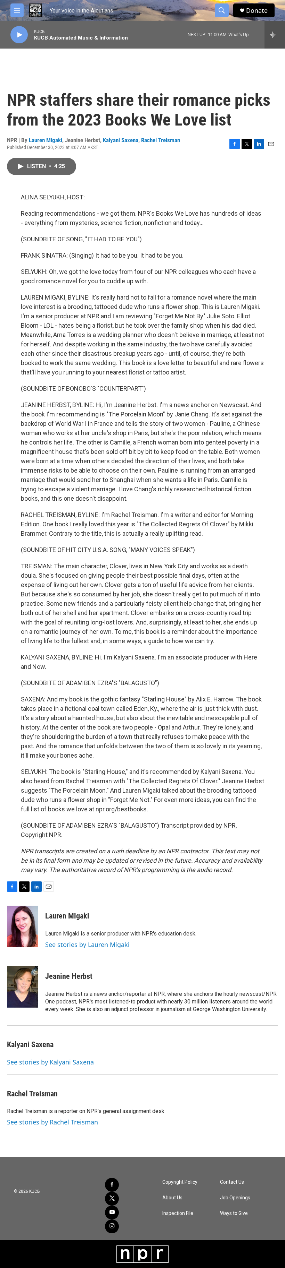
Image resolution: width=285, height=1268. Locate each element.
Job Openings (235, 1197)
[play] (19, 35)
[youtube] (112, 1212)
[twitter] (112, 1199)
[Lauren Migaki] (22, 926)
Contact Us (232, 1182)
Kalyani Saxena (120, 140)
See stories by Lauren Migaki (87, 944)
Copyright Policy (179, 1182)
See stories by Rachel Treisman (52, 1122)
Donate (257, 10)
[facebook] (112, 1185)
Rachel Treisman (160, 140)
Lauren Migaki (45, 140)
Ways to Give (234, 1213)
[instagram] (112, 1226)
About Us (172, 1197)
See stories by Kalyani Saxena (50, 1062)
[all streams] (274, 35)
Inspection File (177, 1213)
